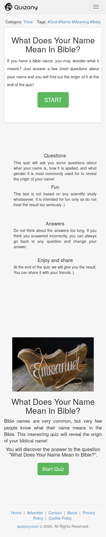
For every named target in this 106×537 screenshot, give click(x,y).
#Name (64, 21)
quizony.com (28, 526)
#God (52, 21)
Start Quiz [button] (53, 468)
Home (17, 512)
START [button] (53, 100)
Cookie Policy (61, 518)
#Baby (95, 21)
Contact (55, 512)
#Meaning (80, 21)
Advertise (35, 512)
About (72, 512)
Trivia (28, 21)
